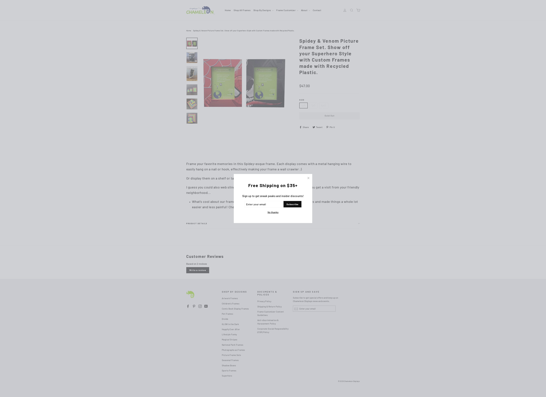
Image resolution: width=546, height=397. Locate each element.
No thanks (273, 212)
